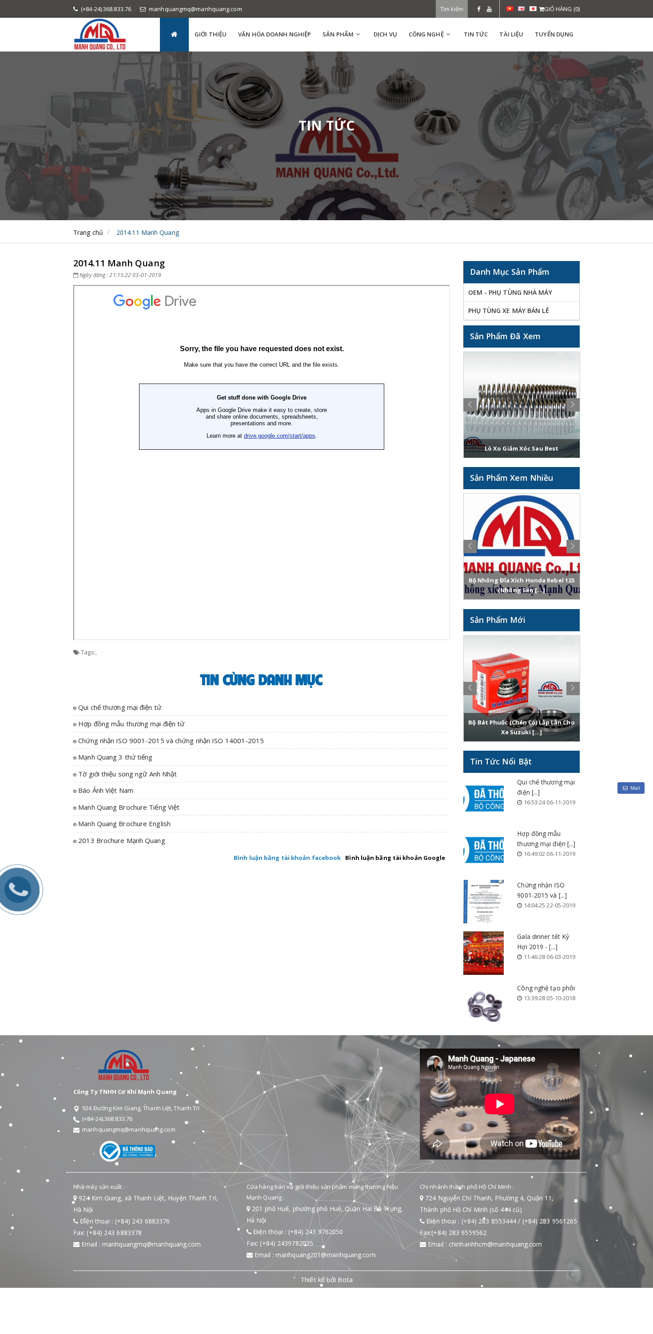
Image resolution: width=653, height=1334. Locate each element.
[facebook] (478, 9)
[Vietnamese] (510, 8)
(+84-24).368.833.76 (106, 9)
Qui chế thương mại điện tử (118, 707)
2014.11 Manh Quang (147, 232)
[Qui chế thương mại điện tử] (483, 798)
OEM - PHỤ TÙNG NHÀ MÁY (510, 292)
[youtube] (489, 9)
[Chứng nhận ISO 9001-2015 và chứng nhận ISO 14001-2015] (483, 901)
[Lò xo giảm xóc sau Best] (522, 405)
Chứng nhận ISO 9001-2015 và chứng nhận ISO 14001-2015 (170, 740)
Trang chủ (88, 232)
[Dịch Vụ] (471, 9)
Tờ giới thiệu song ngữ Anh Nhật (126, 773)
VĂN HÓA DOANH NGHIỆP (274, 34)
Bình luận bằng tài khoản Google (395, 858)
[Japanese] (533, 8)
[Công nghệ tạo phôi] (483, 1004)
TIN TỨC (476, 34)
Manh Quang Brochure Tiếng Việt (127, 807)
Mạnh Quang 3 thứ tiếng (114, 756)
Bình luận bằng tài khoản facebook (287, 858)
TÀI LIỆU (511, 34)
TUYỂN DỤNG (554, 34)
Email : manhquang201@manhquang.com (314, 1255)
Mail (635, 787)
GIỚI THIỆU (211, 34)
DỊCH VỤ (385, 34)
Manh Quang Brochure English (123, 823)
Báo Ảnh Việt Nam (104, 790)
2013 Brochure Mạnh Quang (120, 840)
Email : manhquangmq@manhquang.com (140, 1244)
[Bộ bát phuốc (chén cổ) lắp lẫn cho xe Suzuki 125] (522, 688)
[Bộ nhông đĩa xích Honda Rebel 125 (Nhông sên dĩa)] (522, 546)
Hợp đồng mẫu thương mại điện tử (130, 723)
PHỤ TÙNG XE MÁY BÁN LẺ (508, 310)
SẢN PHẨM (338, 34)
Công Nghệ (426, 34)
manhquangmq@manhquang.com (195, 9)
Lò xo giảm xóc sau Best (521, 448)
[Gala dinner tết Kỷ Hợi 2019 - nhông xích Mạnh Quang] (483, 953)
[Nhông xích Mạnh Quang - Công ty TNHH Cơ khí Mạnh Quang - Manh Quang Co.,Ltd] (110, 34)
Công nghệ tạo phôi (546, 988)
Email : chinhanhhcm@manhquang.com (484, 1244)
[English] (521, 8)
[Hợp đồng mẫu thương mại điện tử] (483, 850)
